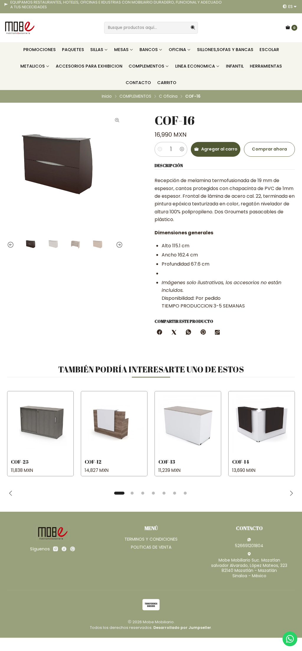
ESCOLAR (269, 50)
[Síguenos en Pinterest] (72, 549)
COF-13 (166, 461)
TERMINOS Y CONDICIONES (151, 539)
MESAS (121, 50)
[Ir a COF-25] (40, 424)
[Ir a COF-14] (261, 424)
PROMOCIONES (39, 50)
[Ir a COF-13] (187, 424)
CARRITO (166, 83)
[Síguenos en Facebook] (64, 549)
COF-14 (240, 461)
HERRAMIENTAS (266, 66)
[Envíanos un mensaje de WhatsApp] (290, 639)
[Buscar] (193, 28)
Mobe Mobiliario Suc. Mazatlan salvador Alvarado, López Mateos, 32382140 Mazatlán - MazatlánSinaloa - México (249, 568)
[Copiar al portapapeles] (217, 332)
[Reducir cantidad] (160, 149)
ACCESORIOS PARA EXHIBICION (89, 66)
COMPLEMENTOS (146, 66)
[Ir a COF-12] (114, 424)
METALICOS (32, 66)
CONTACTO (138, 83)
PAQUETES (73, 50)
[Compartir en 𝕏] (174, 332)
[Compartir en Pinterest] (203, 332)
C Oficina (168, 96)
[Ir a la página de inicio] (20, 27)
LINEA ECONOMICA (195, 66)
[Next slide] (118, 245)
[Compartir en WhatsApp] (188, 332)
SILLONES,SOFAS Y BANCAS (225, 50)
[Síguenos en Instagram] (55, 549)
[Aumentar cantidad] (182, 149)
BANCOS (148, 50)
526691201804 (249, 546)
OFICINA (177, 50)
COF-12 (93, 461)
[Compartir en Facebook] (160, 332)
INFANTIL (235, 66)
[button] (119, 493)
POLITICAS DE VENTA (151, 547)
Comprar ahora (269, 149)
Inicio (107, 96)
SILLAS (96, 50)
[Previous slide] (11, 245)
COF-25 (20, 461)
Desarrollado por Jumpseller (182, 627)
